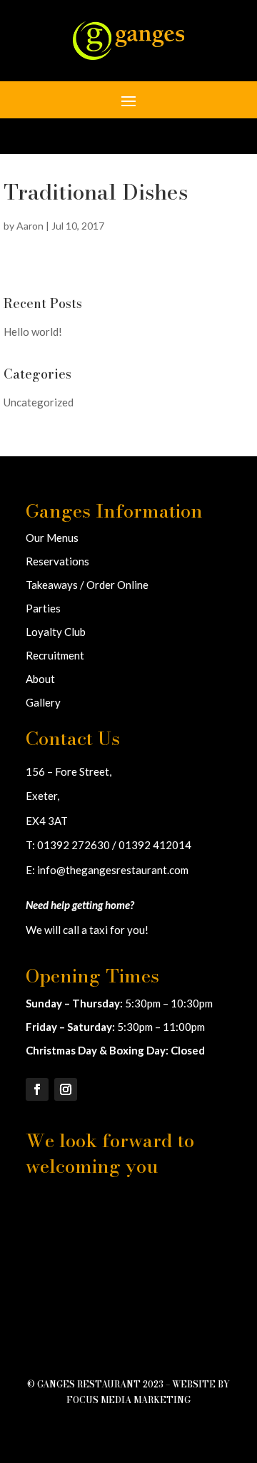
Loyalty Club (56, 631)
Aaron (30, 226)
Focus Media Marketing (128, 1400)
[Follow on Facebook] (37, 1089)
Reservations (57, 561)
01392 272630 (73, 844)
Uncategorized (39, 402)
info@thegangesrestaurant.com (112, 869)
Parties (43, 608)
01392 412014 (155, 844)
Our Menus (52, 537)
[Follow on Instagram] (65, 1089)
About (40, 678)
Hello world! (33, 331)
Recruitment (55, 655)
